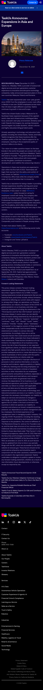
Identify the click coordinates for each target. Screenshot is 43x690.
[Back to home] (9, 2)
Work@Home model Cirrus (29, 174)
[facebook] (8, 522)
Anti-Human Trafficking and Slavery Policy (21, 672)
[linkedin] (3, 522)
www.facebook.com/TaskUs (22, 235)
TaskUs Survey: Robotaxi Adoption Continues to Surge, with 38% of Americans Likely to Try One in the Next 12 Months (21, 480)
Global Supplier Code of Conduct (21, 669)
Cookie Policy (21, 663)
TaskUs (4, 100)
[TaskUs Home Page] (10, 515)
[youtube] (19, 522)
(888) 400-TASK (8, 545)
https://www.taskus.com (10, 228)
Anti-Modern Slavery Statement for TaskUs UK (21, 674)
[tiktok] (30, 522)
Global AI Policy (21, 666)
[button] (40, 2)
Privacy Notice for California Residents (21, 677)
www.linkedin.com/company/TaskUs (24, 237)
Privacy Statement (21, 660)
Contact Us (32, 2)
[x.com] (25, 522)
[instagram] (13, 522)
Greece (4, 279)
